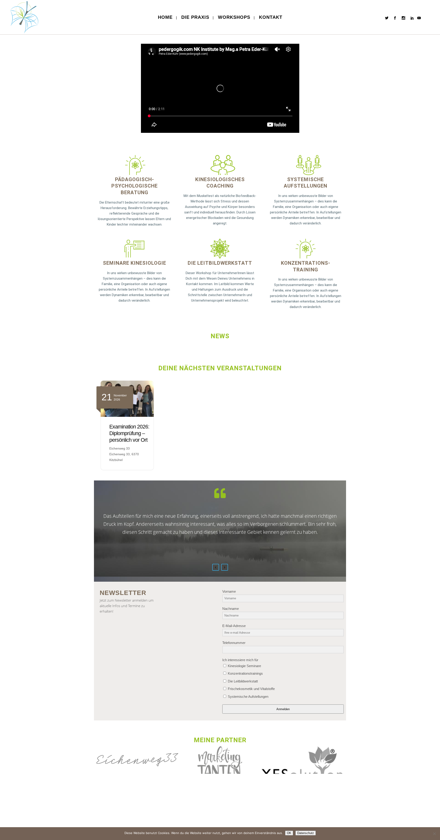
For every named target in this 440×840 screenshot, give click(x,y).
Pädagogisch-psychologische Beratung (134, 186)
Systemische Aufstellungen (247, 696)
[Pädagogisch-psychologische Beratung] (134, 165)
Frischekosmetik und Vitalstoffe (251, 689)
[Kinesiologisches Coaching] (220, 165)
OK (289, 833)
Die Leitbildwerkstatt (220, 263)
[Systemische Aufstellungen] (305, 165)
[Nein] (434, 833)
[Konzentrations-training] (306, 249)
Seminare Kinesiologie (134, 263)
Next (224, 567)
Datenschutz (305, 833)
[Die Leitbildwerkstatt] (220, 249)
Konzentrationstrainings (245, 673)
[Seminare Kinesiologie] (134, 249)
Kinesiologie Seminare (244, 666)
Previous (215, 567)
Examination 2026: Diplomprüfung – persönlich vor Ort (129, 433)
